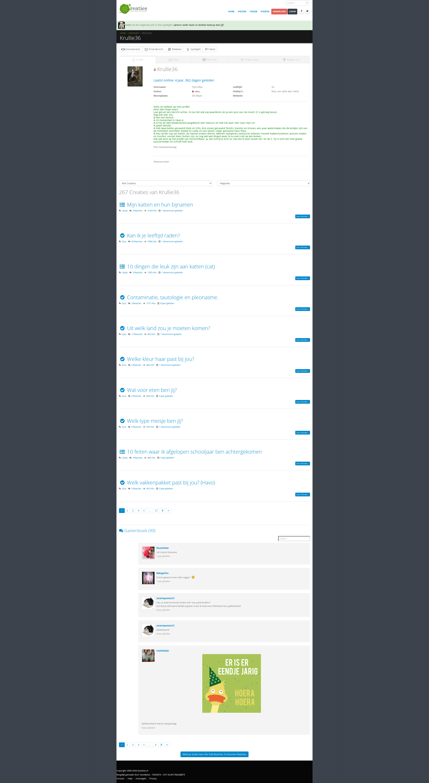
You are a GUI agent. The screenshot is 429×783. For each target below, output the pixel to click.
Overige (265, 11)
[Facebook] (301, 11)
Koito (128, 24)
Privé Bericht (155, 49)
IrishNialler (162, 650)
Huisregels (141, 778)
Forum (253, 11)
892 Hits (151, 334)
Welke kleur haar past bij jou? (160, 358)
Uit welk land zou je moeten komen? (168, 328)
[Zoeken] (307, 2)
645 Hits (150, 396)
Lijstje (125, 210)
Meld (212, 49)
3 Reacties (136, 303)
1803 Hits (152, 241)
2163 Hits (152, 210)
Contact (120, 778)
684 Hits (150, 365)
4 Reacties (137, 457)
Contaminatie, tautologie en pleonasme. (172, 297)
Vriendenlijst (132, 49)
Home (231, 11)
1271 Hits (151, 303)
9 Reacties (136, 396)
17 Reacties (136, 334)
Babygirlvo (162, 573)
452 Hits (150, 488)
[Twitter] (307, 11)
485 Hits (151, 457)
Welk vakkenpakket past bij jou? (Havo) (170, 482)
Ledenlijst (134, 33)
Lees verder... (302, 216)
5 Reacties (137, 272)
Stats (175, 59)
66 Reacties (136, 241)
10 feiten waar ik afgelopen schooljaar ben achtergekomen (194, 451)
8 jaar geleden (167, 303)
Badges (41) (293, 59)
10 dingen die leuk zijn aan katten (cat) (170, 266)
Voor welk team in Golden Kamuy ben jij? (200, 24)
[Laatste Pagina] (168, 510)
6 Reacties (137, 210)
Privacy (153, 778)
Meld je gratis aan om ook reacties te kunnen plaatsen (214, 754)
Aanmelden (279, 11)
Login (292, 11)
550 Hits (150, 426)
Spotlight (195, 49)
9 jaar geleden (166, 396)
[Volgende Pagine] (163, 510)
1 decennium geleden (172, 210)
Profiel (139, 59)
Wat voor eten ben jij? (151, 389)
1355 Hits (152, 272)
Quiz (124, 241)
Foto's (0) (211, 59)
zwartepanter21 (165, 598)
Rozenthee (162, 547)
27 (156, 510)
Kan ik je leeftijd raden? (153, 235)
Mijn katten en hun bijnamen (159, 204)
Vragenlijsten (251, 59)
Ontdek (242, 11)
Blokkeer (176, 49)
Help (130, 778)
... (150, 510)
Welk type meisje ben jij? (154, 420)
